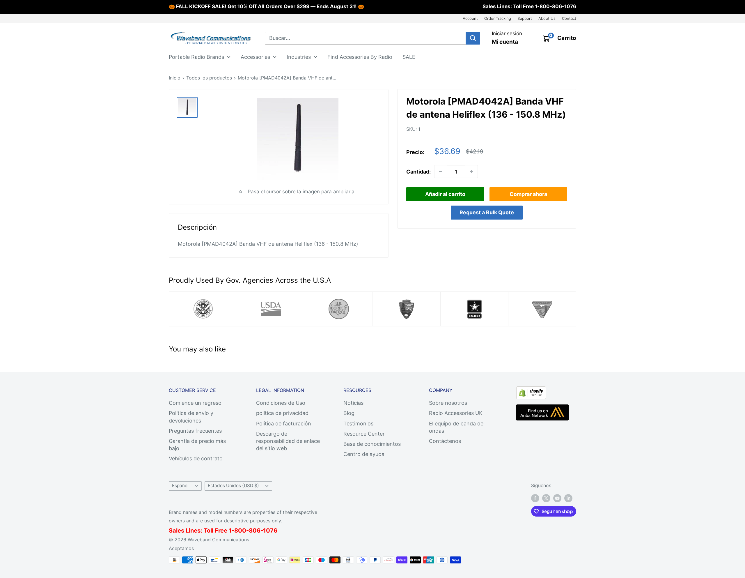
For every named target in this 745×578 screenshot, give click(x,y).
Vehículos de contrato (196, 458)
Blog (348, 413)
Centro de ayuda (363, 454)
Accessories (255, 57)
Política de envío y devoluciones (191, 416)
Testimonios (358, 423)
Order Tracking (497, 18)
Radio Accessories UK (456, 413)
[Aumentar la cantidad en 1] (471, 171)
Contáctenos (445, 441)
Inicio (174, 78)
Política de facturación (283, 423)
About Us (547, 18)
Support (524, 18)
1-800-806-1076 (555, 6)
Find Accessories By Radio (359, 57)
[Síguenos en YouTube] (557, 498)
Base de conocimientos (372, 444)
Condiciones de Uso (280, 403)
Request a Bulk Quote (487, 212)
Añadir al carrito (445, 194)
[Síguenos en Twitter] (546, 498)
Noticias (353, 403)
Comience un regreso (195, 403)
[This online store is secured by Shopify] (531, 391)
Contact (569, 18)
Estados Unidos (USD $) (233, 485)
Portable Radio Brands (196, 57)
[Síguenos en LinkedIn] (568, 498)
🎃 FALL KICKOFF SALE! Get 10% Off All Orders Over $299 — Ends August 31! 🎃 (266, 6)
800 (240, 530)
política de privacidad (282, 413)
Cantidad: (418, 171)
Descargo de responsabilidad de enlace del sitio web (288, 441)
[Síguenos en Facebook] (535, 498)
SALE (408, 57)
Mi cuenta (505, 41)
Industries (299, 57)
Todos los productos (209, 78)
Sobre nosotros (448, 403)
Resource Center (364, 434)
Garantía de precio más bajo (197, 444)
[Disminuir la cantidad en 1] (440, 171)
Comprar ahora (528, 194)
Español (180, 485)
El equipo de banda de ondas (456, 427)
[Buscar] (473, 38)
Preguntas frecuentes (195, 431)
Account (470, 18)
